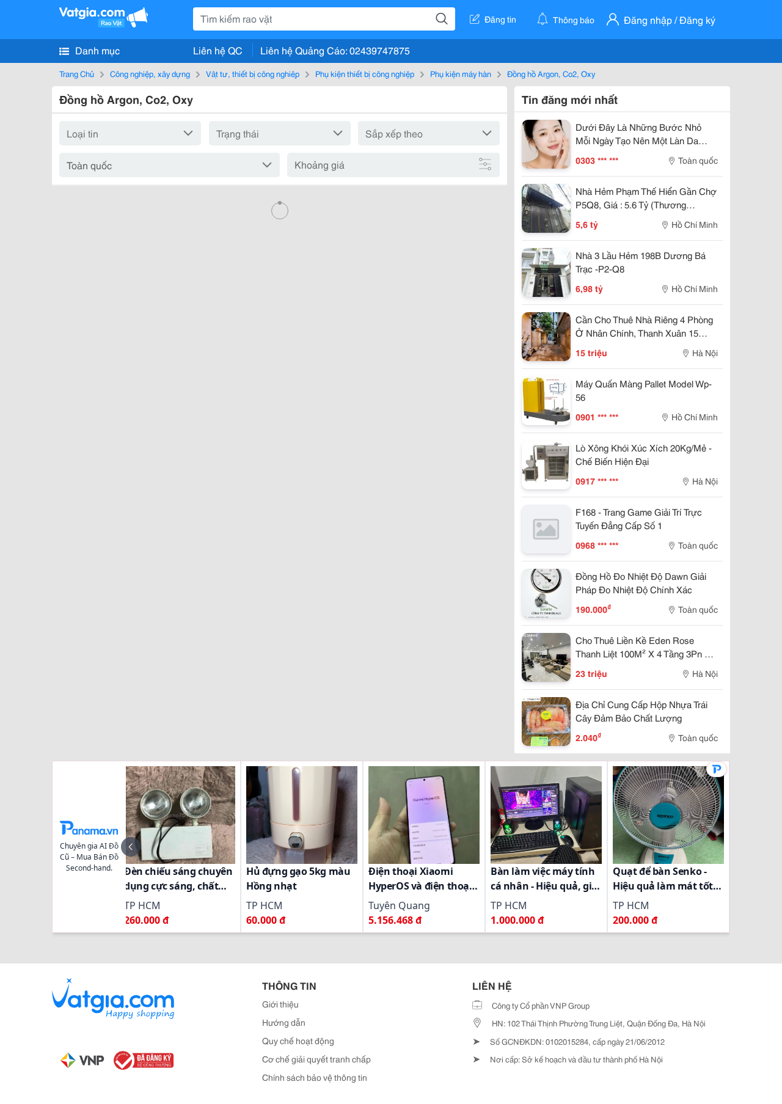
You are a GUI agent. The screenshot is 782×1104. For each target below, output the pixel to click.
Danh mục (96, 50)
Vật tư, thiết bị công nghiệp (252, 73)
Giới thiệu (280, 1004)
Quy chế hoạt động (298, 1040)
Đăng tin (500, 19)
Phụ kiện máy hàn (460, 73)
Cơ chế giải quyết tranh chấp (316, 1059)
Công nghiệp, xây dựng (150, 73)
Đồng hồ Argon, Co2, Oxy (551, 73)
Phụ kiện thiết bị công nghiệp (364, 73)
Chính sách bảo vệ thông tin (314, 1077)
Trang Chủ (76, 73)
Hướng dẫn (283, 1022)
